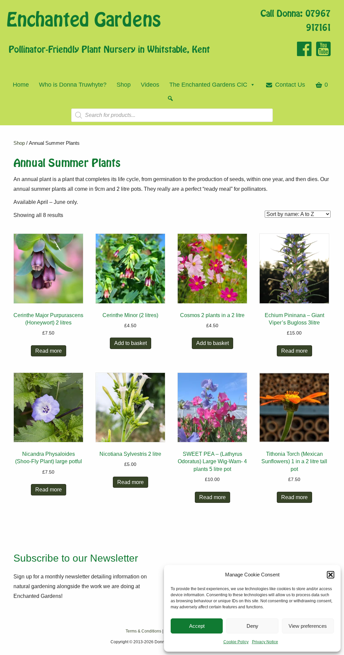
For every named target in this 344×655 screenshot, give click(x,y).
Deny (252, 626)
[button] (330, 574)
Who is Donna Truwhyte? (72, 84)
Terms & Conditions (143, 631)
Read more (48, 351)
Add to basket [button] (130, 343)
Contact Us (290, 84)
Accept (197, 626)
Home (21, 84)
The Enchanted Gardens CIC (208, 84)
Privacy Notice (265, 642)
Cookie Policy (236, 642)
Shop (124, 84)
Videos (150, 84)
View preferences (308, 626)
